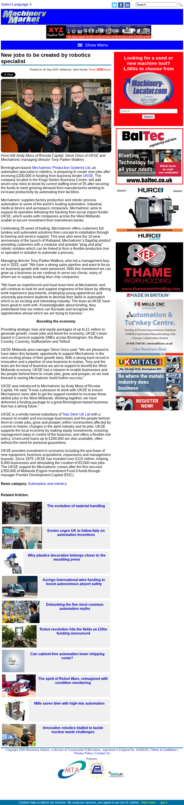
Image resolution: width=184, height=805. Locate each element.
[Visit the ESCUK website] (117, 777)
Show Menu (96, 45)
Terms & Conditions (164, 750)
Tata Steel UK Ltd (76, 414)
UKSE (88, 176)
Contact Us (102, 753)
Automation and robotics (47, 484)
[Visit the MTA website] (73, 777)
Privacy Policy (83, 753)
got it (164, 802)
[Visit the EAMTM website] (98, 777)
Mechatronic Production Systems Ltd (61, 168)
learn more (148, 802)
